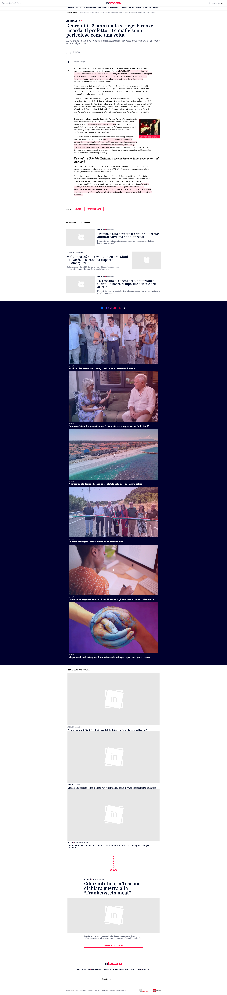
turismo (153, 12)
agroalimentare (94, 12)
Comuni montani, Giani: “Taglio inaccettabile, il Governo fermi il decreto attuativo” (107, 730)
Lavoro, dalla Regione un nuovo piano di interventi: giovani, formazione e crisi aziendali (111, 599)
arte (148, 12)
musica (124, 8)
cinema (102, 12)
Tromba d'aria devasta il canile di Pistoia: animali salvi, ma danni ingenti (128, 235)
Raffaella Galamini (98, 879)
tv (150, 8)
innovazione (102, 8)
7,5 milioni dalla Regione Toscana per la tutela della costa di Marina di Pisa (105, 484)
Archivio (123, 990)
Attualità (73, 20)
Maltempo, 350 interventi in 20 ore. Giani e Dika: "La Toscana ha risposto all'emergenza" (97, 260)
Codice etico (90, 990)
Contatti (117, 990)
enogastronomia (90, 8)
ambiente (70, 8)
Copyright (104, 990)
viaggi (145, 8)
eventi (126, 12)
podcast (156, 8)
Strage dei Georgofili (94, 209)
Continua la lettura (113, 945)
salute (131, 8)
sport (144, 12)
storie (138, 8)
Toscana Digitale (84, 12)
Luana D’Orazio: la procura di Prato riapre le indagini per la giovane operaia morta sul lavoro (111, 788)
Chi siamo (111, 990)
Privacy (76, 990)
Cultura (70, 842)
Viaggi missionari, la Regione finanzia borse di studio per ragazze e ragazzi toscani (109, 657)
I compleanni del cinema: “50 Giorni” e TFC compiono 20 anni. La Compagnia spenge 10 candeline (108, 846)
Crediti (97, 990)
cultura (79, 8)
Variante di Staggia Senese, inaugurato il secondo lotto (96, 541)
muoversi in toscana (117, 12)
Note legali (69, 990)
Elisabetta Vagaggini (81, 842)
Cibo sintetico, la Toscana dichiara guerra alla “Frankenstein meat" (112, 888)
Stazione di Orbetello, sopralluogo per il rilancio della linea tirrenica (102, 368)
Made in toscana (114, 8)
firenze (78, 209)
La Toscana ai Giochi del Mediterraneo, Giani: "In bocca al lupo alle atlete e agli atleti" (126, 284)
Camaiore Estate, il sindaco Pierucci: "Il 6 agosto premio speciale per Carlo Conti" (109, 426)
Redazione (76, 52)
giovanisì (107, 12)
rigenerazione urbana (135, 12)
